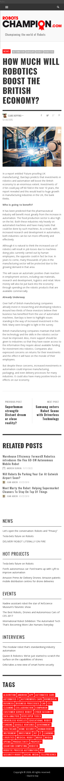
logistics (9, 737)
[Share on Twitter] (47, 115)
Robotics (48, 51)
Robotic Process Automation (20, 750)
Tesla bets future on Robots (18, 536)
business (8, 703)
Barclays (30, 51)
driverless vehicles (15, 720)
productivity (21, 741)
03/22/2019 (24, 482)
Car (43, 703)
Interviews (14, 637)
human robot (46, 729)
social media (31, 754)
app (31, 695)
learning (49, 733)
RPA (42, 750)
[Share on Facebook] (41, 115)
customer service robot (17, 712)
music (39, 737)
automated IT (11, 699)
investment (25, 733)
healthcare (10, 729)
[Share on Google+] (53, 115)
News (6, 51)
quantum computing (15, 746)
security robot (12, 754)
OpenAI (7, 741)
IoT (35, 733)
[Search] (7, 7)
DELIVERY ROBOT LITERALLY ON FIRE (24, 541)
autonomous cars (31, 699)
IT (40, 733)
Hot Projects (16, 553)
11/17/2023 (28, 468)
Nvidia (48, 737)
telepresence (48, 754)
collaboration (24, 707)
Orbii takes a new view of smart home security (28, 664)
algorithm (9, 695)
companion (41, 707)
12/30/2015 (8, 119)
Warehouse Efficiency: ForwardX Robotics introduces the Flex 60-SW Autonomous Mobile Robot (29, 460)
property (36, 741)
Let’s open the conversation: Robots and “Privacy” (30, 530)
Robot (39, 51)
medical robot (25, 737)
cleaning (8, 707)
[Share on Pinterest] (59, 115)
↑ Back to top (32, 775)
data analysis (11, 716)
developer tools (31, 716)
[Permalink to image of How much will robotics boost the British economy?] (32, 146)
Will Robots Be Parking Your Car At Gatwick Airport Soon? (30, 476)
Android (22, 695)
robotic (34, 746)
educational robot (40, 720)
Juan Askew (12, 482)
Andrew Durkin (14, 468)
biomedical (50, 699)
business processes (27, 703)
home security (27, 729)
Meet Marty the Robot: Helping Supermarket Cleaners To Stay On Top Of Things (31, 490)
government (44, 724)
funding (8, 724)
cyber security (43, 712)
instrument (10, 733)
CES (50, 703)
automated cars (44, 695)
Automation (19, 51)
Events (9, 593)
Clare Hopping (14, 115)
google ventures (25, 724)
